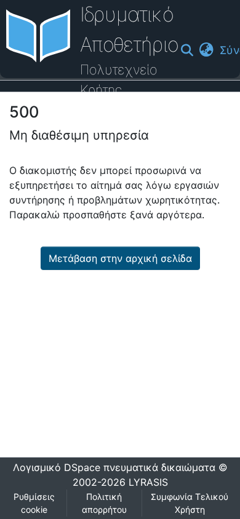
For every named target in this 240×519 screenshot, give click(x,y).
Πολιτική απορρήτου (104, 503)
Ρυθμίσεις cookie (34, 503)
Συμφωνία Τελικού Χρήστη (189, 503)
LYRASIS (148, 482)
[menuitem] (206, 50)
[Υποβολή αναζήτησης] (186, 50)
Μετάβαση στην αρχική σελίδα (120, 258)
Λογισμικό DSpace (56, 467)
